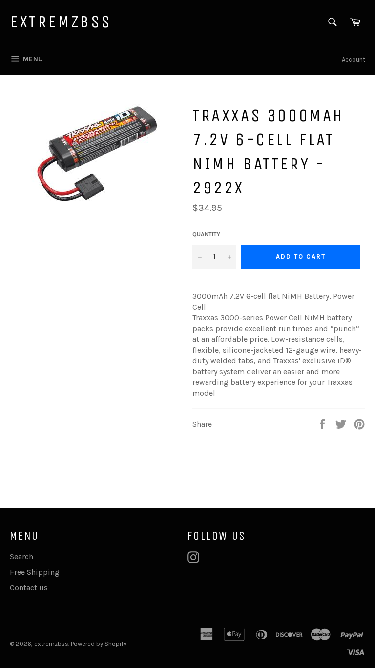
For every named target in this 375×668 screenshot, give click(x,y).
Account (353, 59)
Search (21, 556)
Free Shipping (35, 572)
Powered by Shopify (98, 643)
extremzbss (61, 21)
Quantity (206, 234)
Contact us (29, 587)
